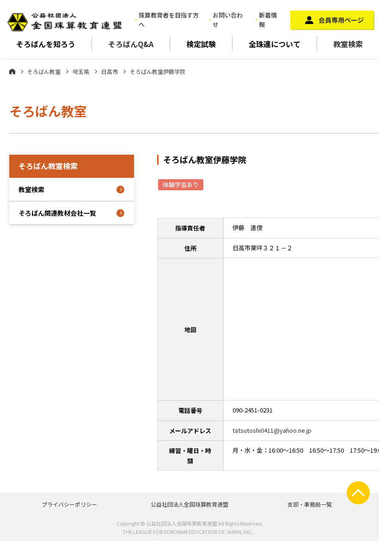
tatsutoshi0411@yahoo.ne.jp (272, 430)
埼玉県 (81, 71)
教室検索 (348, 43)
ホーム (12, 71)
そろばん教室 (44, 71)
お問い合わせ (228, 20)
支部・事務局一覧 (309, 504)
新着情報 (268, 20)
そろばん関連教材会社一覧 (57, 213)
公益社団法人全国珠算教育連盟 (189, 504)
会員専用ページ (341, 19)
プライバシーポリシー (69, 504)
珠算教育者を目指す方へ (169, 20)
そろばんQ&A (130, 43)
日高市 (109, 71)
